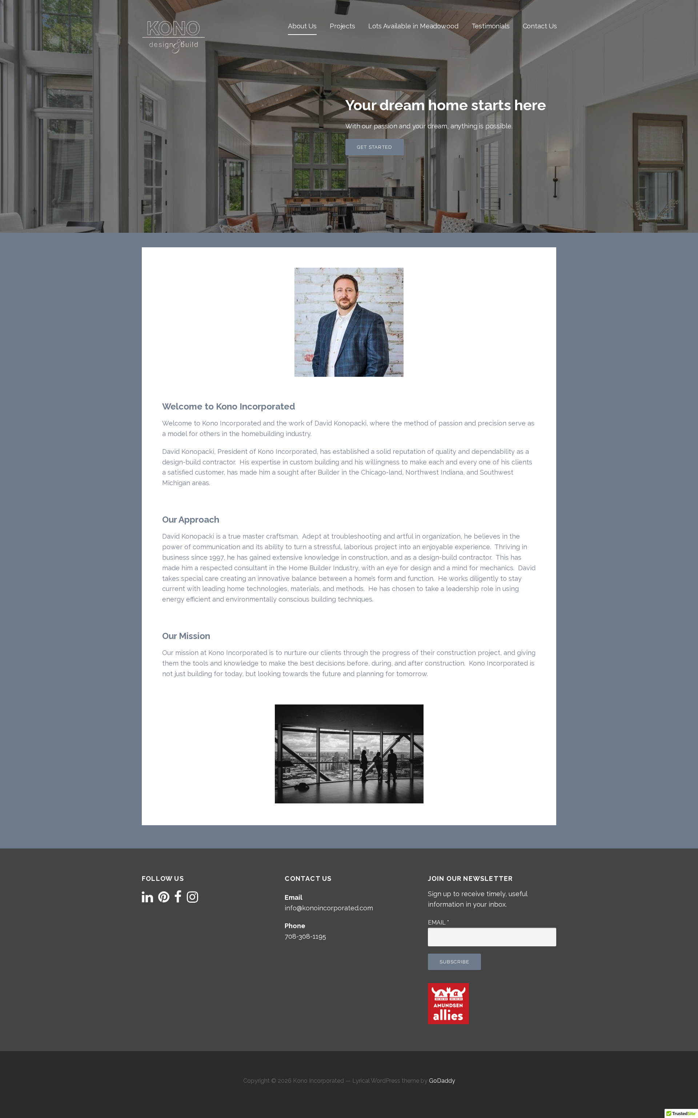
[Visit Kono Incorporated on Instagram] (192, 899)
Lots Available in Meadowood (413, 26)
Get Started (374, 147)
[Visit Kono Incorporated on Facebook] (178, 899)
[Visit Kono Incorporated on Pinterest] (163, 899)
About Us (302, 26)
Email (438, 922)
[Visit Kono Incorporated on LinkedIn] (147, 899)
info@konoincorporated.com (329, 908)
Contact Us (540, 26)
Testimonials (491, 26)
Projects (342, 26)
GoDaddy (442, 1080)
